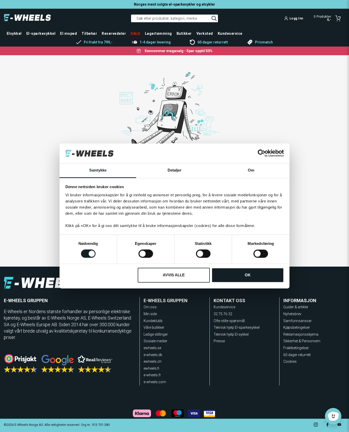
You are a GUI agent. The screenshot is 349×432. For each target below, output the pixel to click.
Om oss (150, 307)
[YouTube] (339, 425)
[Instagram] (316, 425)
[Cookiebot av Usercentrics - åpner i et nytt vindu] (261, 153)
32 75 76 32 (223, 314)
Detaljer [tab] (175, 170)
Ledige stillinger (156, 334)
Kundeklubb (153, 321)
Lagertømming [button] (158, 33)
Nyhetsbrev (292, 314)
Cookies (290, 361)
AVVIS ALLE (174, 275)
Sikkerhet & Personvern (301, 341)
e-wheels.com (155, 382)
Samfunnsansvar (297, 321)
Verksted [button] (204, 33)
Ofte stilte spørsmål (229, 321)
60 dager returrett (297, 355)
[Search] (214, 18)
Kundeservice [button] (230, 33)
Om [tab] (251, 170)
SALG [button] (135, 33)
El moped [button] (68, 33)
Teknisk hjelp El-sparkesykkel (237, 327)
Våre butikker (154, 327)
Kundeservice (224, 307)
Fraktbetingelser (296, 348)
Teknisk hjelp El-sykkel (231, 334)
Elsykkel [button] (14, 33)
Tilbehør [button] (89, 33)
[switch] (145, 254)
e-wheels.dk (153, 355)
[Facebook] (327, 425)
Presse (219, 341)
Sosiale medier (155, 341)
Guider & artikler (295, 307)
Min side (150, 314)
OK (248, 275)
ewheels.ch (152, 361)
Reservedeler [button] (114, 33)
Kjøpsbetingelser (296, 327)
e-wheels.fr (152, 375)
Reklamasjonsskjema (300, 334)
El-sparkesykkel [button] (40, 33)
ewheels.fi (151, 368)
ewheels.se (152, 348)
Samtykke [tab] (98, 170)
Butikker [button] (184, 33)
